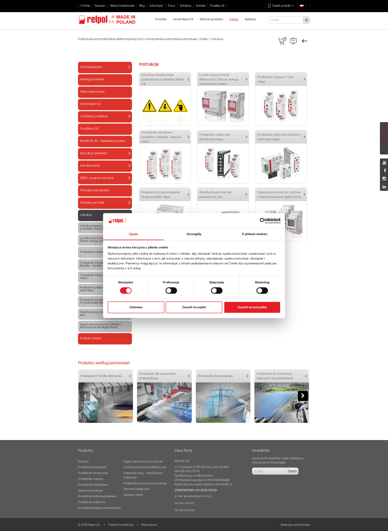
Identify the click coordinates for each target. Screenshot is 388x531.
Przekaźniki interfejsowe (93, 484)
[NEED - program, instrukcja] (103, 182)
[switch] (171, 290)
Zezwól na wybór (194, 307)
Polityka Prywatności (121, 524)
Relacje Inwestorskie (122, 5)
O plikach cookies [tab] (254, 234)
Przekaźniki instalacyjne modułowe (99, 508)
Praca (171, 5)
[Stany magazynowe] (103, 95)
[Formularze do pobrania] (103, 194)
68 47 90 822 (186, 503)
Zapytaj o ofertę (133, 494)
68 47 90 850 (187, 510)
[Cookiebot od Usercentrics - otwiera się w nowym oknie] (262, 221)
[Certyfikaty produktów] (103, 120)
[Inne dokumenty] (103, 169)
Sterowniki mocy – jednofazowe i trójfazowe (143, 475)
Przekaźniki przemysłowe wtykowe (145, 483)
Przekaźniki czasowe (90, 478)
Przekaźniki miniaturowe (93, 473)
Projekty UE (217, 5)
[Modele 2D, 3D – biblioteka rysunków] (103, 145)
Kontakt (201, 5)
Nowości (100, 5)
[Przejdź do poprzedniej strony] (304, 41)
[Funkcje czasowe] (103, 342)
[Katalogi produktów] (103, 83)
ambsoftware (302, 524)
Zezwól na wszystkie (252, 307)
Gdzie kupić (156, 5)
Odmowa (136, 307)
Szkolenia (185, 5)
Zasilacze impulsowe (90, 490)
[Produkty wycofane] (103, 206)
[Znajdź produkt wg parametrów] (293, 41)
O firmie (85, 5)
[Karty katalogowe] (103, 71)
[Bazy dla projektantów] (103, 157)
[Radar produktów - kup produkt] (282, 41)
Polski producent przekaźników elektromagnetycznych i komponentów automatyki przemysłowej (137, 39)
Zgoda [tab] (133, 234)
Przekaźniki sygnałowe (92, 467)
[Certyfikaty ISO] (103, 132)
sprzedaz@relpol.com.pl (197, 496)
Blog (142, 5)
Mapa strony (149, 524)
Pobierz (204, 39)
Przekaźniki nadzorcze (91, 502)
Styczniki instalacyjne (136, 489)
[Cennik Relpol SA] (103, 108)
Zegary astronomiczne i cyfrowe (143, 461)
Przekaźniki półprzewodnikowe (97, 496)
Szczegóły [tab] (194, 234)
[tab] (105, 67)
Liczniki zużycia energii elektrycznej (144, 467)
